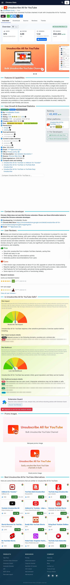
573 (9, 114)
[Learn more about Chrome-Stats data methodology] (24, 156)
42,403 (55, 114)
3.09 (16, 117)
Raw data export (8, 574)
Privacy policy (12, 152)
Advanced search (30, 560)
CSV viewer (28, 569)
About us (49, 557)
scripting (6, 130)
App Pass (6, 557)
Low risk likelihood (30, 123)
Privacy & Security (22, 109)
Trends (43, 21)
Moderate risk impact (14, 123)
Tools (18, 10)
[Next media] (66, 58)
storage (6, 127)
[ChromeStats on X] (56, 575)
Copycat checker (30, 563)
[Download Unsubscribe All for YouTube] (43, 35)
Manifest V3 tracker (31, 566)
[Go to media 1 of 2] (34, 74)
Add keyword (29, 574)
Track (16, 27)
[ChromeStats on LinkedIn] (48, 575)
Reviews (34, 21)
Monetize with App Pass (58, 135)
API (4, 569)
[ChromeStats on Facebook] (52, 575)
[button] (2, 2)
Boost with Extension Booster (58, 138)
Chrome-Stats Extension (10, 560)
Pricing (27, 557)
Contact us (50, 566)
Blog (48, 563)
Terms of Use (51, 569)
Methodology (51, 560)
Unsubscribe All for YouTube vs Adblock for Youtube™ (22, 163)
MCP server (6, 571)
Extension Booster (8, 566)
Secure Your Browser (15, 404)
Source (25, 21)
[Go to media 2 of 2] (36, 74)
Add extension (29, 571)
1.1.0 (10, 119)
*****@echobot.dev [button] (14, 149)
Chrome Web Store (59, 26)
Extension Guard (8, 563)
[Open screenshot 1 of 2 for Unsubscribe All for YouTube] (23, 58)
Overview (5, 21)
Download (16, 21)
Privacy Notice (51, 571)
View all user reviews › (8, 293)
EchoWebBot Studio (9, 10)
